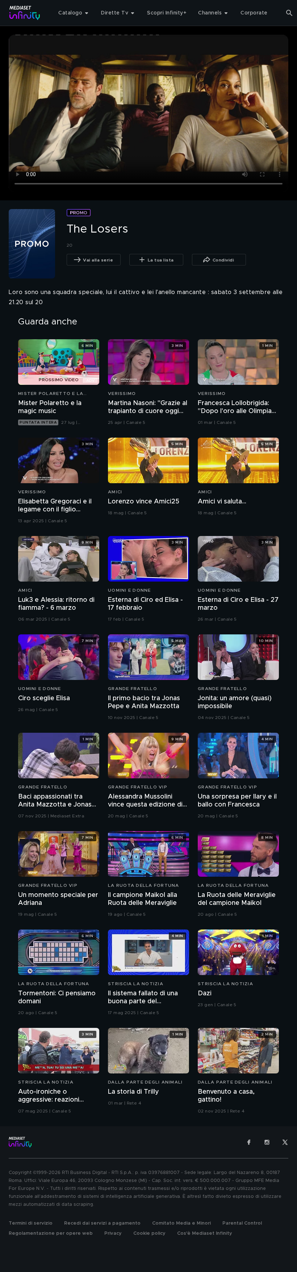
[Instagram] (267, 1142)
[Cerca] (289, 13)
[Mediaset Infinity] (25, 12)
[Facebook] (249, 1142)
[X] (285, 1142)
